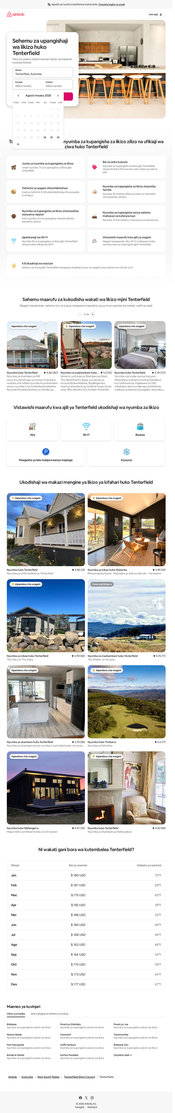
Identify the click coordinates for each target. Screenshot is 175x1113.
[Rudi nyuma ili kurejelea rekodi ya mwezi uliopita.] (18, 96)
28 (44, 137)
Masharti (92, 1107)
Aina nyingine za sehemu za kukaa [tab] (49, 1013)
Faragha (79, 1107)
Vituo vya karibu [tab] (16, 1013)
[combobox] (42, 74)
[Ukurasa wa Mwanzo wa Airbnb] (15, 14)
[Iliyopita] (80, 314)
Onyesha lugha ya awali (112, 4)
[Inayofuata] (92, 314)
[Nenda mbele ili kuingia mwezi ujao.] (58, 96)
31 (18, 144)
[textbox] (27, 86)
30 (58, 137)
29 (51, 137)
